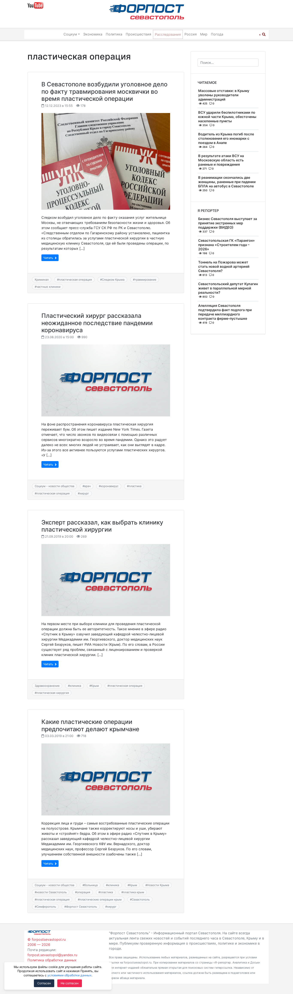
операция (83, 892)
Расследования (168, 34)
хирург (84, 493)
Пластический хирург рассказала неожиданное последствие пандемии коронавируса (97, 323)
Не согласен (70, 983)
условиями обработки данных (69, 975)
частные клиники (48, 286)
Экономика (92, 34)
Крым (95, 685)
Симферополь (46, 906)
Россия (190, 34)
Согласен (44, 983)
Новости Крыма (158, 885)
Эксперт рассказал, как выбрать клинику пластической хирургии (102, 526)
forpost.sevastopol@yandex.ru (52, 955)
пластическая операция (75, 279)
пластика (135, 486)
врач (87, 486)
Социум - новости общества (54, 486)
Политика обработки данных (52, 960)
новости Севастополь (51, 892)
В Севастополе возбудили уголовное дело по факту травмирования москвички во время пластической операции (104, 91)
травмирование (145, 279)
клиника (75, 685)
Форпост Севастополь (81, 906)
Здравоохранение (47, 685)
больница (91, 885)
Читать (48, 258)
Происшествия (138, 34)
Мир (203, 34)
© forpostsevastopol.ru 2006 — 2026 (46, 942)
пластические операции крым (101, 899)
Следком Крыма (113, 279)
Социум (70, 34)
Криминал (42, 279)
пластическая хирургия (52, 692)
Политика (114, 34)
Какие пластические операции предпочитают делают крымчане (90, 725)
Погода (217, 34)
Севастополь (141, 899)
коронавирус (109, 486)
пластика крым (133, 892)
